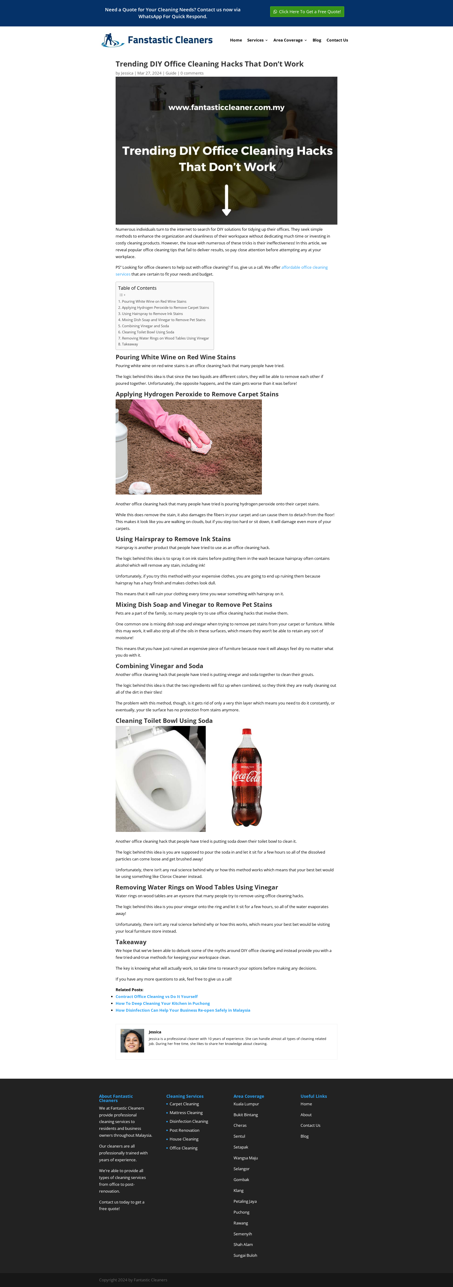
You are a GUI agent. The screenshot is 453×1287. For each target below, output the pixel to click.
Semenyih (243, 1234)
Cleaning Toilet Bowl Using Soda (148, 332)
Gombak (241, 1179)
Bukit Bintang (246, 1114)
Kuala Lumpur (246, 1104)
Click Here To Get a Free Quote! (310, 11)
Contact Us (337, 40)
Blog (317, 40)
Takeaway (130, 344)
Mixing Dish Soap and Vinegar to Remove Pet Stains (164, 319)
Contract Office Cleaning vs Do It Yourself (157, 996)
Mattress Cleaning (186, 1112)
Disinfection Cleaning (189, 1121)
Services (255, 40)
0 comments (192, 73)
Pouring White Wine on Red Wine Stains (154, 301)
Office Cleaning (183, 1148)
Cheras (240, 1125)
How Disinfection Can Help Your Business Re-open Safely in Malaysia (183, 1010)
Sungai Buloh (245, 1255)
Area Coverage (288, 40)
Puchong (241, 1212)
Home (236, 40)
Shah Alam (243, 1244)
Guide (171, 73)
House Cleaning (184, 1139)
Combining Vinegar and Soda (145, 325)
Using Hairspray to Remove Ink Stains (152, 313)
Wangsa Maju (246, 1158)
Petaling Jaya (245, 1201)
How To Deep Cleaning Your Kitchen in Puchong (163, 1003)
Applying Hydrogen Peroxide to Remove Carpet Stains (165, 307)
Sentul (239, 1136)
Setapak (241, 1147)
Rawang (241, 1223)
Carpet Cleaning (184, 1104)
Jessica (127, 73)
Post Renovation (184, 1130)
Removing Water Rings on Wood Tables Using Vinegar (165, 338)
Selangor (242, 1168)
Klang (238, 1190)
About (306, 1114)
